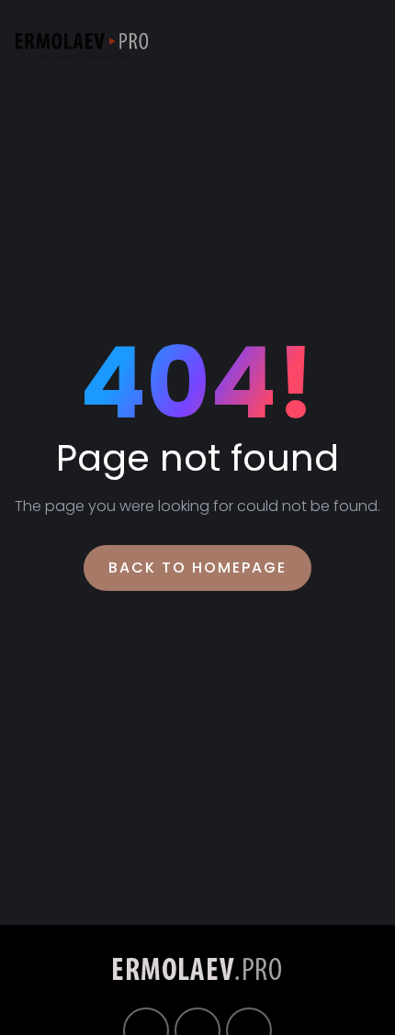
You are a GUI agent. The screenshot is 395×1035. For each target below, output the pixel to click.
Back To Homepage (197, 567)
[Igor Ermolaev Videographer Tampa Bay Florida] (82, 45)
